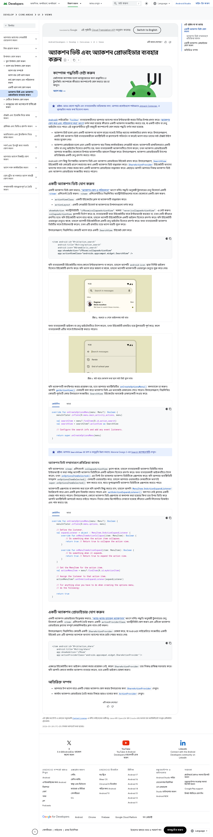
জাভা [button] (69, 403)
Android (46, 777)
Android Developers (56, 42)
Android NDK (162, 796)
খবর (44, 796)
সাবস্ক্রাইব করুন (175, 830)
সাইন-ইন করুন (203, 3)
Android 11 (133, 802)
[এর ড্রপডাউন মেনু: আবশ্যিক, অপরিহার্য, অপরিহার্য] (60, 3)
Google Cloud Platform (126, 817)
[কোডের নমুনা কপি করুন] (170, 238)
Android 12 (133, 798)
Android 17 (133, 774)
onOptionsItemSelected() (76, 475)
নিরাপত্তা (45, 787)
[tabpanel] (110, 425)
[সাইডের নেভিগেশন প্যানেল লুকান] (35, 832)
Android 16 (133, 779)
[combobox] (127, 3)
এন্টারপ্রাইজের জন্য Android (54, 782)
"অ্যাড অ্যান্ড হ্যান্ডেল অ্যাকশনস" (108, 618)
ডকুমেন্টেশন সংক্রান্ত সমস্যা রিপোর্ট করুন (196, 782)
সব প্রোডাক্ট (147, 817)
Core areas (26, 14)
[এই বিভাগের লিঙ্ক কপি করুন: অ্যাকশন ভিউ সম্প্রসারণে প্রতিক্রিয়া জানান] (102, 463)
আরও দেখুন (94, 3)
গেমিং (73, 774)
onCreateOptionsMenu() (133, 386)
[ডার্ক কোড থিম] (167, 238)
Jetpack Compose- (148, 106)
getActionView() (65, 390)
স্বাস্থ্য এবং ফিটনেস (78, 784)
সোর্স (44, 791)
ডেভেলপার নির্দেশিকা (164, 782)
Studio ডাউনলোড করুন (166, 791)
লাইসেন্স (58, 830)
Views (48, 14)
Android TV (104, 793)
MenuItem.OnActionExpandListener (152, 488)
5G (72, 798)
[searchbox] (19, 25)
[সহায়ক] (165, 42)
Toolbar (74, 120)
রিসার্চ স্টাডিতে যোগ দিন (194, 793)
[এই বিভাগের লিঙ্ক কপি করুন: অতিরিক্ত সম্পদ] (74, 682)
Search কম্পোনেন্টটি (140, 452)
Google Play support (194, 788)
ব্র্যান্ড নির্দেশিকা (71, 830)
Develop (8, 14)
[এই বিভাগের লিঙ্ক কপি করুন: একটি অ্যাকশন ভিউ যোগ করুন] (97, 184)
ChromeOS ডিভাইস (108, 784)
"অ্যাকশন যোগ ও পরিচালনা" (95, 190)
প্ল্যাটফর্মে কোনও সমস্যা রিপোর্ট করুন (197, 775)
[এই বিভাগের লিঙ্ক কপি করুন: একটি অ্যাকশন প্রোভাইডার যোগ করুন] (107, 612)
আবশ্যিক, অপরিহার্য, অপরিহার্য (43, 3)
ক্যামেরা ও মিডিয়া (78, 788)
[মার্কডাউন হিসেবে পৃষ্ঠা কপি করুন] (74, 60)
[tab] (56, 403)
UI (39, 14)
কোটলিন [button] (56, 403)
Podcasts (46, 805)
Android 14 (133, 788)
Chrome (92, 817)
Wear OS (103, 779)
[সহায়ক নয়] (170, 42)
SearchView (159, 161)
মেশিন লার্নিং (76, 779)
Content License (79, 718)
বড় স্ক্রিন (102, 774)
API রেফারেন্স (161, 787)
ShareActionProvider (141, 164)
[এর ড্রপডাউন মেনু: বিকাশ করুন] (82, 3)
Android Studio (183, 3)
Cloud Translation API (103, 30)
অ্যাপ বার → (59, 91)
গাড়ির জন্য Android (107, 788)
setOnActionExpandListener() (125, 492)
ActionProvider (128, 693)
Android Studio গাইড (165, 777)
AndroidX (53, 120)
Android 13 (133, 793)
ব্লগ (43, 801)
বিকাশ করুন (73, 3)
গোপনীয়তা (75, 793)
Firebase (106, 817)
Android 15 (133, 784)
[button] (17, 39)
